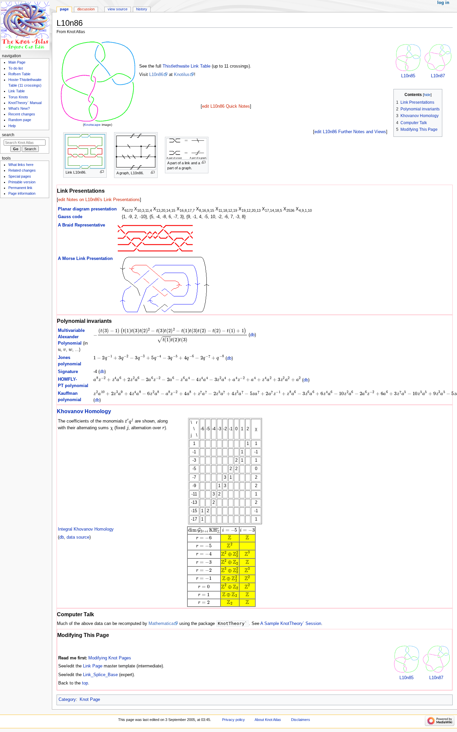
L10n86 (156, 74)
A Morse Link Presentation (85, 258)
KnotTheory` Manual (24, 103)
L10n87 (438, 76)
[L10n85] (408, 57)
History (141, 9)
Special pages (19, 176)
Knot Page (90, 699)
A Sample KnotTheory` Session (290, 623)
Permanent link (20, 188)
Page (64, 9)
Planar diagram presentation (87, 209)
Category (67, 699)
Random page (19, 120)
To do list (15, 68)
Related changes (22, 170)
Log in (443, 2)
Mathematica (161, 623)
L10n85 (408, 76)
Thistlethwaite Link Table (186, 66)
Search (8, 135)
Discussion (86, 9)
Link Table (16, 91)
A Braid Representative (81, 225)
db (252, 335)
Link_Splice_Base (100, 674)
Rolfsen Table (19, 74)
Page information (21, 193)
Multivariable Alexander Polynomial (71, 337)
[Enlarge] (101, 172)
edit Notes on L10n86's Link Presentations (99, 199)
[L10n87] (438, 57)
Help (12, 126)
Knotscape (92, 124)
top (85, 683)
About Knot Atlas (268, 720)
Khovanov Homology (84, 411)
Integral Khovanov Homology (86, 529)
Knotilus (182, 74)
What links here (20, 165)
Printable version (21, 182)
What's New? (19, 108)
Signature (68, 371)
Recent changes (21, 114)
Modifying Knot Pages (109, 658)
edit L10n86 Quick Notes (226, 106)
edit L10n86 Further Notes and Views (350, 131)
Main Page (16, 62)
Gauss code (70, 216)
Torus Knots (18, 97)
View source (117, 9)
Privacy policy (233, 720)
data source (78, 537)
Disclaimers (300, 720)
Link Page (92, 666)
